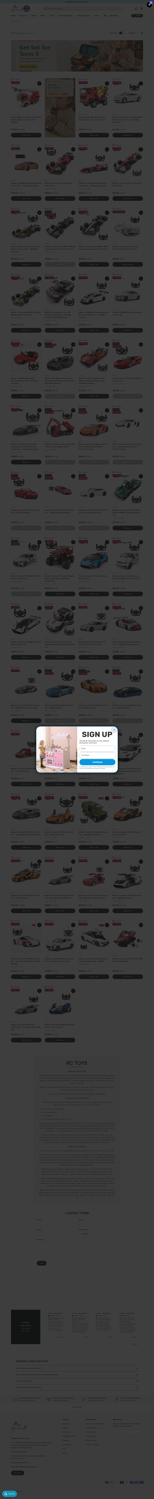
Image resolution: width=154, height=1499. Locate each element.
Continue (97, 762)
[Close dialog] (114, 729)
